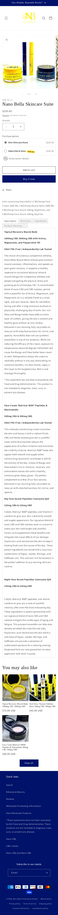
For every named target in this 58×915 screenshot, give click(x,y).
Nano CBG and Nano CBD (18, 853)
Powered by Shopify (30, 899)
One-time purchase (18, 142)
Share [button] (9, 189)
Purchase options (10, 136)
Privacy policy (14, 904)
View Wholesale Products (18, 813)
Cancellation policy (40, 908)
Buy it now (29, 178)
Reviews (10, 799)
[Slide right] (35, 94)
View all (29, 762)
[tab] (10, 221)
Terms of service (29, 904)
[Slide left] (22, 94)
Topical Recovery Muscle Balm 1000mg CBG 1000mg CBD (15, 705)
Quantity (6, 120)
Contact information (21, 908)
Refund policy (46, 899)
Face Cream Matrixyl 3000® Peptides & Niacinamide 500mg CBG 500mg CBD (15, 747)
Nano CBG (11, 839)
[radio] (5, 142)
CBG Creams (12, 846)
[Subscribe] (46, 872)
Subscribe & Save (21, 151)
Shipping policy (45, 904)
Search (9, 785)
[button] (6, 18)
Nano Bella (17, 899)
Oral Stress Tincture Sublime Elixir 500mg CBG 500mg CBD (42, 705)
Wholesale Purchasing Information (23, 806)
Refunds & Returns (15, 792)
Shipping (5, 115)
